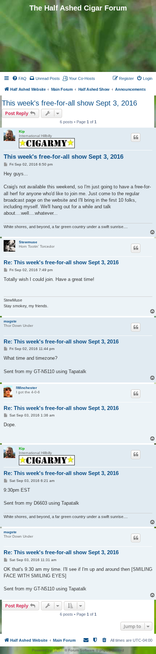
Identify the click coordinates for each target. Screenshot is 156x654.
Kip (22, 131)
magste (10, 321)
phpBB (59, 650)
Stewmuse (28, 242)
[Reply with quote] (135, 137)
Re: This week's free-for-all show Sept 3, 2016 (61, 262)
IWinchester (26, 388)
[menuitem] (19, 78)
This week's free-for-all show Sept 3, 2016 (69, 103)
